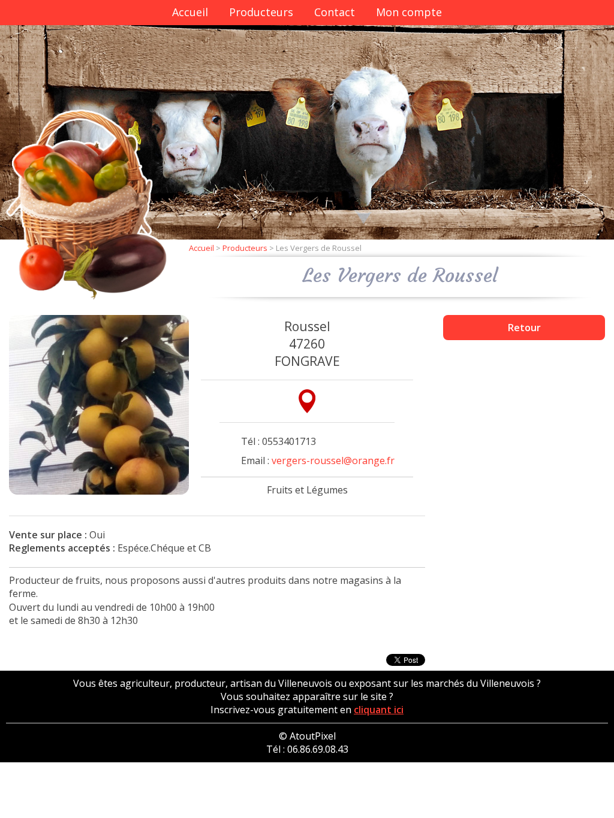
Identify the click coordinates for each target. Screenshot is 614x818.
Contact (334, 12)
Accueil (190, 12)
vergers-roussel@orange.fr (333, 460)
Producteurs (261, 12)
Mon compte (409, 12)
